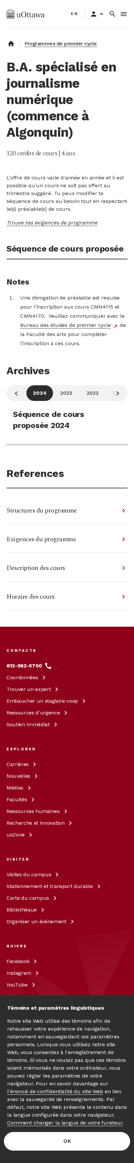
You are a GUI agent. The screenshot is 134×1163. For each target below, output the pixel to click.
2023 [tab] (66, 393)
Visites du (29, 874)
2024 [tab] (40, 393)
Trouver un (29, 689)
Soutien (28, 724)
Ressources (33, 713)
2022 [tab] (93, 393)
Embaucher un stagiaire (42, 701)
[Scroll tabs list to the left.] (16, 393)
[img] (26, 14)
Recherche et (35, 823)
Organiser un (36, 921)
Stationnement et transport (50, 886)
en (74, 13)
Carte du (28, 898)
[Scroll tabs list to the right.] (117, 393)
